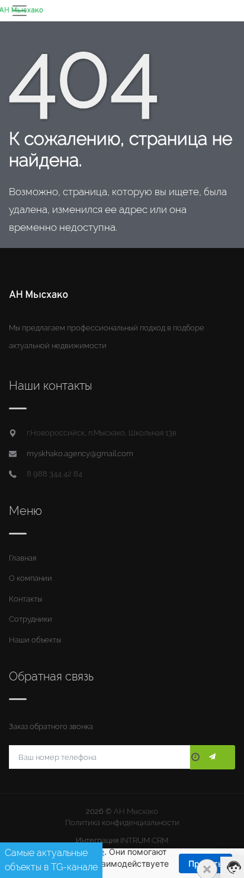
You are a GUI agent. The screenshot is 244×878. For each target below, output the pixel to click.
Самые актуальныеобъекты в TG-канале (51, 860)
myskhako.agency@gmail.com (80, 453)
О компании (30, 578)
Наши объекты (35, 639)
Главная (22, 557)
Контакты (25, 598)
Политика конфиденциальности (122, 822)
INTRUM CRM (144, 840)
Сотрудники (30, 619)
